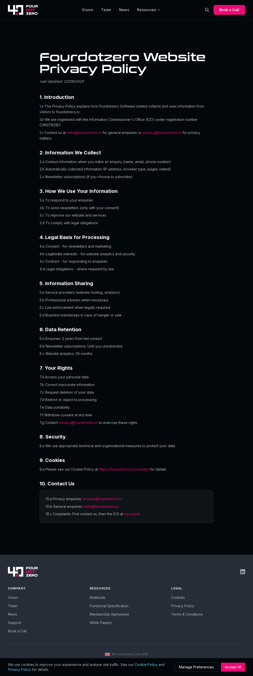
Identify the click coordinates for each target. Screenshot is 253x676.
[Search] (207, 9)
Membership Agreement (109, 614)
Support (14, 623)
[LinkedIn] (242, 571)
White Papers (101, 623)
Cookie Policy (146, 664)
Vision (87, 10)
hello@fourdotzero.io (84, 132)
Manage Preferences (196, 667)
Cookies (178, 597)
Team (106, 10)
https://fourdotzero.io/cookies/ (124, 469)
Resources (146, 10)
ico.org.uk (132, 514)
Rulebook (97, 597)
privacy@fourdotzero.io (161, 132)
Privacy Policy (182, 606)
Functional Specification (109, 606)
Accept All (233, 667)
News (124, 10)
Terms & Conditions (187, 614)
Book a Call (229, 10)
